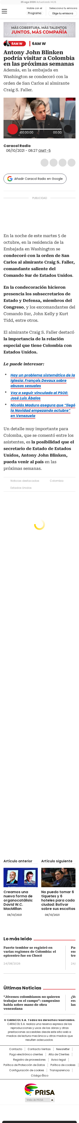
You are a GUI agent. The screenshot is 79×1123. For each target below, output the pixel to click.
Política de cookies (62, 1065)
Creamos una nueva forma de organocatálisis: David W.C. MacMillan (18, 900)
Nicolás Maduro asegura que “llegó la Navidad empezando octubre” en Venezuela (43, 410)
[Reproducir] (12, 129)
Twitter (53, 163)
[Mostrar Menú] (4, 11)
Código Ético (39, 1075)
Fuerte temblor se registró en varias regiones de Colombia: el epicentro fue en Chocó (30, 951)
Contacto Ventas (39, 1049)
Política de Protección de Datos (24, 1065)
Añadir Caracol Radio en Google (38, 179)
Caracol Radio (15, 11)
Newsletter (63, 1049)
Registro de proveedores (29, 1060)
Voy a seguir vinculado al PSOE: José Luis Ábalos (39, 395)
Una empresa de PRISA (39, 1089)
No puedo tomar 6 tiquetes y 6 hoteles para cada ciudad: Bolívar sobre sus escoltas (58, 900)
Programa (34, 13)
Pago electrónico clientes (26, 1054)
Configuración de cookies (26, 1070)
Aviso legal (58, 1060)
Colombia (56, 481)
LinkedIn (62, 163)
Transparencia (60, 1070)
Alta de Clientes (58, 1054)
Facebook (44, 163)
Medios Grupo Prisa (39, 1100)
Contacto (15, 1049)
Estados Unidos (21, 488)
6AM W (39, 43)
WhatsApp (71, 163)
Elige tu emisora (62, 13)
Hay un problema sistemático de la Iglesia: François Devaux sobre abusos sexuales (43, 380)
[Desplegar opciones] (68, 129)
